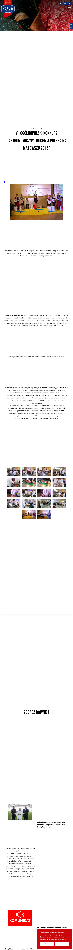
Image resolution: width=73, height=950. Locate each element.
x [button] (70, 930)
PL (71, 21)
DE (71, 27)
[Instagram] (65, 3)
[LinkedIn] (69, 3)
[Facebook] (61, 3)
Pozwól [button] (62, 944)
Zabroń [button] (47, 944)
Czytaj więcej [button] (62, 939)
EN (71, 24)
